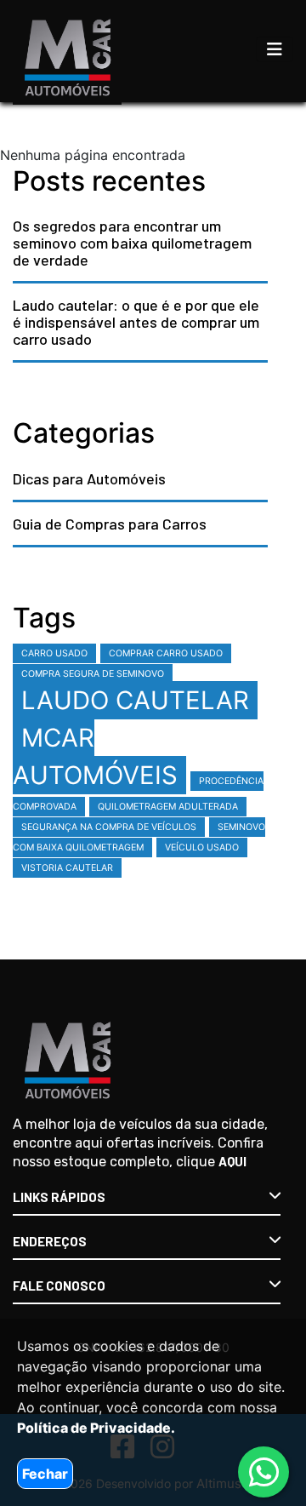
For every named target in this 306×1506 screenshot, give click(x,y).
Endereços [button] (50, 1241)
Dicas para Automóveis (89, 478)
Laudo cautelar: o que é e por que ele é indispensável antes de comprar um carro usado (136, 321)
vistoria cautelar (67, 867)
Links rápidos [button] (59, 1197)
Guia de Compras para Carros (110, 523)
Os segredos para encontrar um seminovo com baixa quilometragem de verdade (132, 242)
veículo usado (202, 847)
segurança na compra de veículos (108, 827)
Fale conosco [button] (59, 1285)
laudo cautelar (135, 700)
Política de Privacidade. (96, 1427)
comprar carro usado (166, 653)
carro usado (54, 653)
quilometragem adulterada (168, 806)
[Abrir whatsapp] (264, 1472)
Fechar (45, 1473)
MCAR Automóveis (95, 756)
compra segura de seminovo (92, 673)
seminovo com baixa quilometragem (139, 837)
